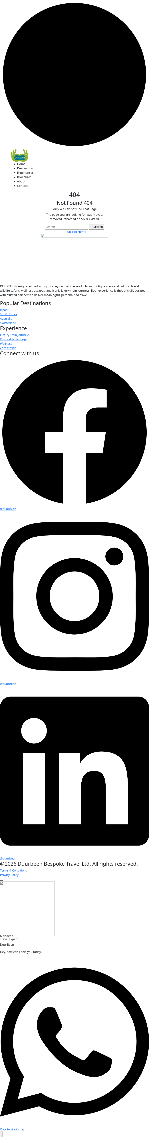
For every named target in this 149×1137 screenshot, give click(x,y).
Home (21, 164)
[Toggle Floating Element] (1, 1134)
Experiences (25, 173)
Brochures (24, 177)
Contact (22, 186)
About (21, 181)
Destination (25, 168)
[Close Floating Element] (1, 880)
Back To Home (75, 232)
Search (98, 227)
